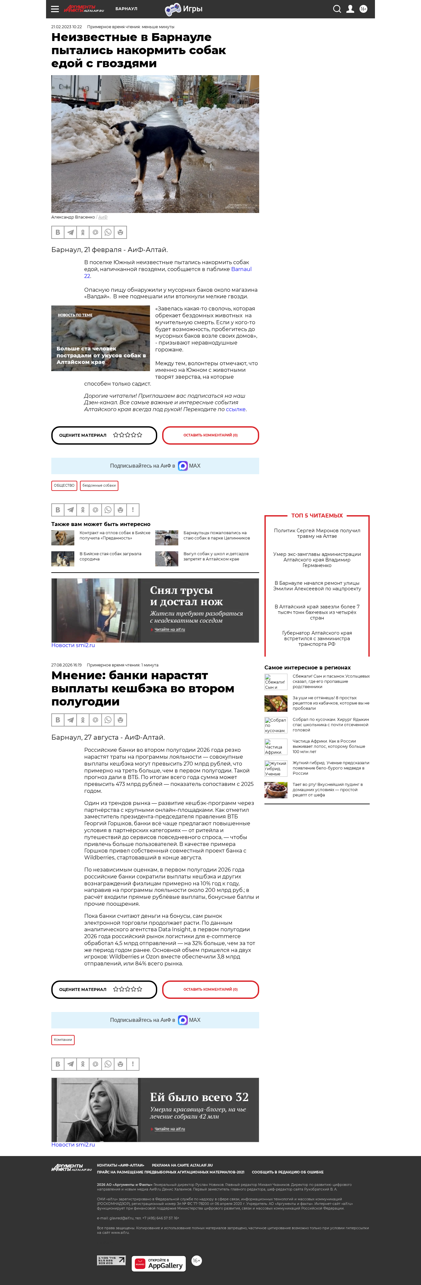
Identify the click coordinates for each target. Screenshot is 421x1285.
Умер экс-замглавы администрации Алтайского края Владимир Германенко (317, 560)
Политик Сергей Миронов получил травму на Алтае (317, 533)
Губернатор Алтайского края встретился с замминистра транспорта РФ (317, 638)
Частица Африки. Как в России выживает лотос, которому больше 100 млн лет (329, 746)
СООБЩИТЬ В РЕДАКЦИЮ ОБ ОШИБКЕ (288, 1172)
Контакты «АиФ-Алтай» (120, 1165)
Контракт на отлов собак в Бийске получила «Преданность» (115, 535)
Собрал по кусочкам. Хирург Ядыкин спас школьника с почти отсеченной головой (331, 724)
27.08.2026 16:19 (66, 665)
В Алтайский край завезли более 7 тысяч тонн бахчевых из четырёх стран (317, 612)
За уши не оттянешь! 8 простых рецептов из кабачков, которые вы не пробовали (331, 703)
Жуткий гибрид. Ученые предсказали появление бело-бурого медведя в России (331, 768)
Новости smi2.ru (73, 645)
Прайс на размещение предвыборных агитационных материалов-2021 (170, 1172)
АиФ (103, 217)
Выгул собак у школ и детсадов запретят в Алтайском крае (216, 556)
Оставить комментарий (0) (211, 435)
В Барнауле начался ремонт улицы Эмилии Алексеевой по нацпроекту (317, 586)
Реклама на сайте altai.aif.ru (182, 1165)
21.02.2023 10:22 (66, 26)
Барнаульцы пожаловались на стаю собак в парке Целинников (217, 535)
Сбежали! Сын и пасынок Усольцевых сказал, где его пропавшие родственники (331, 681)
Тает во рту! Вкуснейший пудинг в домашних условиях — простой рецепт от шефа (328, 789)
